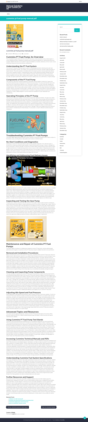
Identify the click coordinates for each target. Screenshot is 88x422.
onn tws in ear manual (64, 43)
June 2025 (62, 89)
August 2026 (62, 58)
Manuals (62, 145)
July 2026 (62, 60)
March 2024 (62, 123)
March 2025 (62, 96)
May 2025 (62, 92)
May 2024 (62, 119)
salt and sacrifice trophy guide (66, 46)
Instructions (62, 143)
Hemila (57, 420)
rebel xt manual (63, 37)
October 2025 (63, 80)
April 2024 (62, 121)
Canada (61, 138)
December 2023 (63, 130)
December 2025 (63, 76)
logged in (14, 414)
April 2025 (62, 94)
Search (61, 27)
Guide (61, 141)
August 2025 (62, 85)
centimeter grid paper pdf (65, 39)
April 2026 (62, 67)
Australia (62, 136)
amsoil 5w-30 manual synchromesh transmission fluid (21, 400)
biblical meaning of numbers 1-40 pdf (68, 41)
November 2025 (63, 78)
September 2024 (63, 110)
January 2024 (63, 128)
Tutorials (62, 150)
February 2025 (63, 98)
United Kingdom (63, 152)
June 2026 (62, 62)
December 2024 (63, 103)
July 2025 (62, 87)
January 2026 (63, 73)
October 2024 (63, 107)
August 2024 (62, 112)
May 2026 (62, 64)
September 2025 (63, 82)
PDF (61, 148)
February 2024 (63, 125)
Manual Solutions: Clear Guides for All (14, 7)
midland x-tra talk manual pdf (16, 398)
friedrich (10, 53)
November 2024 (63, 105)
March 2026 (62, 69)
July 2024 (62, 114)
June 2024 (62, 116)
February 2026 (63, 71)
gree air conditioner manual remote (17, 403)
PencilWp (62, 420)
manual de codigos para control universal (18, 401)
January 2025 (63, 101)
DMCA (80, 1)
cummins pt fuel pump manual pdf (19, 51)
